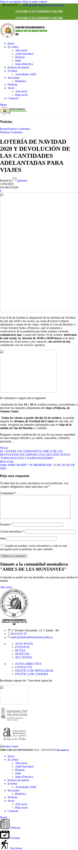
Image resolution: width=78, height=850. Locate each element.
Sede (18, 60)
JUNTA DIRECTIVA (28, 663)
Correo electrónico (12, 531)
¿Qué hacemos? (24, 53)
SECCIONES (23, 657)
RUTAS (20, 650)
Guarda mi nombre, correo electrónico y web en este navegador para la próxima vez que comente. (33, 547)
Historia (20, 57)
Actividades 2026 (25, 74)
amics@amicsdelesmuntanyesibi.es (43, 5)
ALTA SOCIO (24, 643)
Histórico (20, 81)
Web (2, 538)
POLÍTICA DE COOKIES (31, 674)
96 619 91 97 (19, 633)
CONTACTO (23, 667)
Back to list (6, 461)
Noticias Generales (18, 128)
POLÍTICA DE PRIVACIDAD (34, 670)
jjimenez (22, 180)
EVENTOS (22, 647)
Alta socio (21, 50)
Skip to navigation (11, 1)
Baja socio (21, 94)
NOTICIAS (22, 654)
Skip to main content (35, 1)
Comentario (8, 493)
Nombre (6, 524)
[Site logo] (23, 37)
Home (3, 128)
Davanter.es (63, 749)
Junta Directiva (24, 64)
